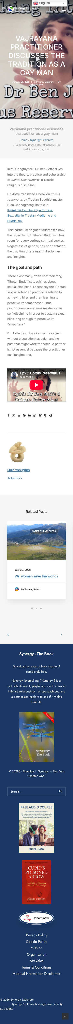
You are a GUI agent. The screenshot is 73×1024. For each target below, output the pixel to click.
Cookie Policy (36, 941)
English (44, 3)
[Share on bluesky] (40, 415)
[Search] (51, 9)
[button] (63, 9)
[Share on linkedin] (29, 415)
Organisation (36, 954)
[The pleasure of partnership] (23, 9)
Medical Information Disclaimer (36, 973)
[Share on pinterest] (24, 415)
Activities (36, 960)
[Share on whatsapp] (34, 415)
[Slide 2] (36, 608)
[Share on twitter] (13, 415)
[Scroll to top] (65, 1016)
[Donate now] (36, 918)
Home (23, 140)
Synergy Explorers (45, 82)
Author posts (15, 478)
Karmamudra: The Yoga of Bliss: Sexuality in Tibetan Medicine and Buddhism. (31, 215)
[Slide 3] (41, 608)
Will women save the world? (36, 576)
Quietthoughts (36, 84)
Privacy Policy (36, 935)
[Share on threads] (18, 415)
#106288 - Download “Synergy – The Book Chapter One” (36, 773)
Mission (36, 948)
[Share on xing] (45, 415)
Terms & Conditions (36, 967)
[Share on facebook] (8, 415)
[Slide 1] (32, 608)
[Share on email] (50, 415)
